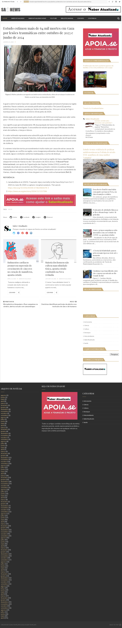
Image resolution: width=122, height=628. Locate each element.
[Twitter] (119, 1)
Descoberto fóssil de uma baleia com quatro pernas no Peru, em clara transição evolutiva (105, 191)
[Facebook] (109, 1)
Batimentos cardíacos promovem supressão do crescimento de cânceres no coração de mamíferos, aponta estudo (20, 268)
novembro (4, 411)
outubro (4, 413)
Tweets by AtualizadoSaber (93, 108)
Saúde (10, 209)
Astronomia (88, 322)
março (3, 403)
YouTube (53, 18)
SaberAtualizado (89, 340)
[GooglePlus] (112, 1)
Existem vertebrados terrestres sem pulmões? (103, 122)
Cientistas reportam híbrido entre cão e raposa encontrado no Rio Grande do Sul (105, 273)
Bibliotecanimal (67, 18)
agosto (3, 395)
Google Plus (22, 233)
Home (5, 18)
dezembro (4, 409)
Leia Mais (12, 292)
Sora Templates (15, 625)
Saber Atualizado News (37, 18)
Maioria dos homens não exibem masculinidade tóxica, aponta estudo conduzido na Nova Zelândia (57, 268)
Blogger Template (29, 625)
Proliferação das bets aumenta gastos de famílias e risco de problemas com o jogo (98, 67)
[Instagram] (116, 1)
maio (2, 399)
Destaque (87, 332)
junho (3, 397)
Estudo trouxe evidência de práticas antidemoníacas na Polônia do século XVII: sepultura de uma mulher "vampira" (99, 153)
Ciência (86, 325)
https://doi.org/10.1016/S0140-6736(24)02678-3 (28, 188)
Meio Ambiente (89, 336)
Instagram (27, 233)
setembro (4, 415)
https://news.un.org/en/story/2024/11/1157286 (27, 191)
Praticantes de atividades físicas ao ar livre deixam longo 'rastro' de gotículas (105, 212)
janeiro (3, 407)
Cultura (86, 329)
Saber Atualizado (17, 18)
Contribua (92, 18)
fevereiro (4, 405)
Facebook (18, 233)
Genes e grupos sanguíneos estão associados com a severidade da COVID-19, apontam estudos (105, 232)
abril (2, 401)
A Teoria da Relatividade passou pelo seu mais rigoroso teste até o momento (105, 253)
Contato (80, 18)
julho (2, 419)
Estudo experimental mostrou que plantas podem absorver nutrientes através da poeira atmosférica (60, 1)
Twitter (14, 233)
